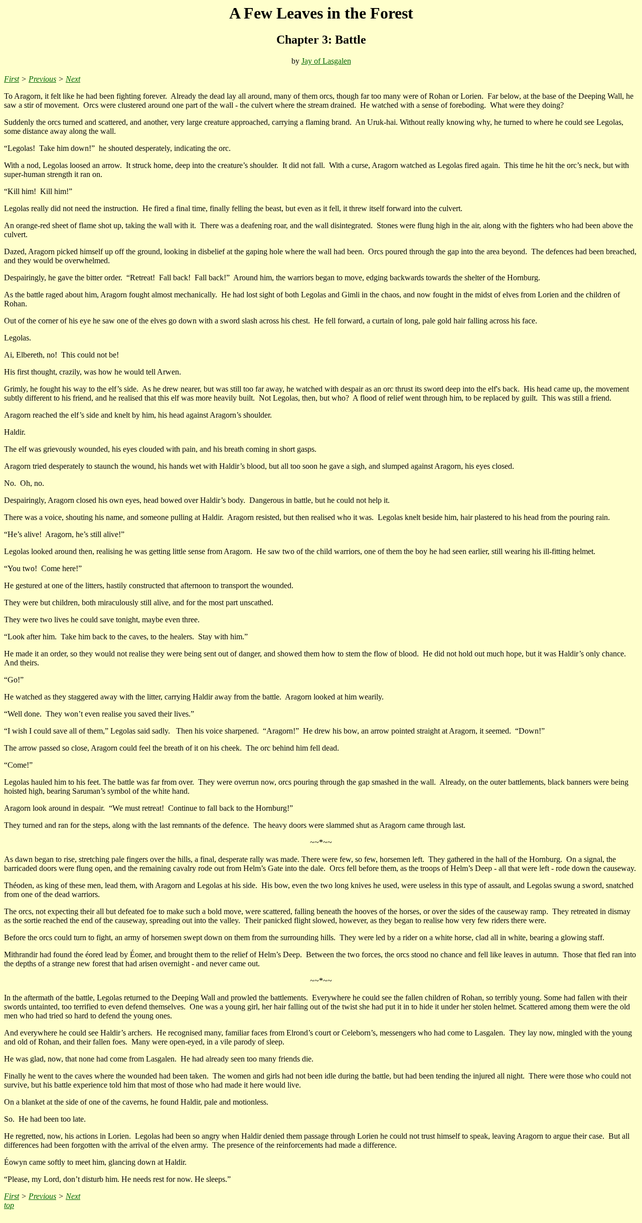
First (11, 79)
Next (73, 79)
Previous (42, 79)
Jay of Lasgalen (326, 61)
